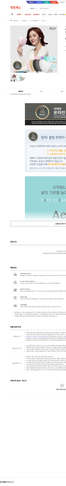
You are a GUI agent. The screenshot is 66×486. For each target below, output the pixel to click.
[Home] (11, 20)
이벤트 (56, 14)
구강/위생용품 (34, 20)
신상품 (50, 14)
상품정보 (20, 91)
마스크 (43, 20)
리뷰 (41, 91)
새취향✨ (19, 14)
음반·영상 (27, 14)
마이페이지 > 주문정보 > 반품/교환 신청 (36, 336)
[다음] (58, 50)
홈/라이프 (15, 20)
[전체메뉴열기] (12, 14)
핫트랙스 (32, 8)
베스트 (44, 14)
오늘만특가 (36, 14)
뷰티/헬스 (24, 20)
